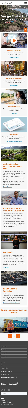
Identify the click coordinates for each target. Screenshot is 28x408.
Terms (2, 398)
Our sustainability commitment (14, 141)
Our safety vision (14, 85)
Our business (4, 349)
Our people (6, 267)
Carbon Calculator (7, 186)
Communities (4, 356)
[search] (14, 393)
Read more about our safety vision (11, 302)
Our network (4, 353)
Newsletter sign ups (6, 402)
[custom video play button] (14, 198)
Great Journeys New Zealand (8, 377)
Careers (3, 365)
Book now (14, 113)
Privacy (3, 400)
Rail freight (4, 368)
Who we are (4, 346)
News (2, 359)
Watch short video (14, 57)
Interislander (4, 374)
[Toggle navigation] (25, 3)
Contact (3, 362)
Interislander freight (6, 371)
